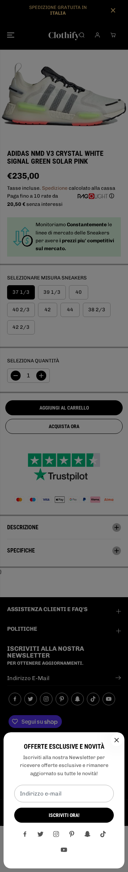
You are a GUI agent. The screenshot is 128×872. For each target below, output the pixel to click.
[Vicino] (116, 740)
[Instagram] (56, 834)
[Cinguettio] (40, 834)
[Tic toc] (103, 834)
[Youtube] (64, 850)
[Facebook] (25, 834)
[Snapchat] (87, 834)
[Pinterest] (72, 834)
